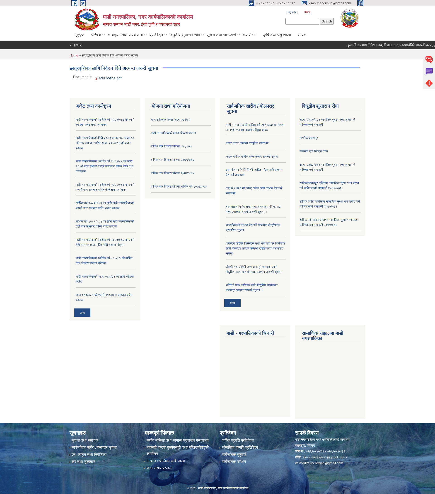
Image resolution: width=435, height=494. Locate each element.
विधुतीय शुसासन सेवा (185, 35)
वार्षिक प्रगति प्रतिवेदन (238, 440)
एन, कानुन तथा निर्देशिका (89, 454)
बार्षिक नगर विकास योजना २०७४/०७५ (172, 173)
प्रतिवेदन (156, 35)
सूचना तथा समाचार (85, 440)
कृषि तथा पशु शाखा (277, 35)
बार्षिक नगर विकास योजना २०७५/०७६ (172, 159)
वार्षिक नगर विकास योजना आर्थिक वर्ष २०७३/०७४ (179, 186)
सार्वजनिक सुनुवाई (234, 454)
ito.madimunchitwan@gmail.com (319, 463)
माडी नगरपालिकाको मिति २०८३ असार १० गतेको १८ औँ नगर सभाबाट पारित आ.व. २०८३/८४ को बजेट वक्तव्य (105, 143)
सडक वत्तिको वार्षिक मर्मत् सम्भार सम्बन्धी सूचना (252, 156)
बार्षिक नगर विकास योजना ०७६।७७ (171, 146)
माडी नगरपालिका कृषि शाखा (166, 461)
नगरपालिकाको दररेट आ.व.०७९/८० (171, 119)
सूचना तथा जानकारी (221, 35)
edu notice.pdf (110, 78)
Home (74, 55)
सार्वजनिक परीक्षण (234, 462)
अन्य (82, 313)
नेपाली (307, 12)
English (291, 12)
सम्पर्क (302, 35)
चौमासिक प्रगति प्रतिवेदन (240, 447)
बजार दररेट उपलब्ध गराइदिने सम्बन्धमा (247, 143)
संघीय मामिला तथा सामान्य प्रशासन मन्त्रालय (177, 440)
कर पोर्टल (249, 35)
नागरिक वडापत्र (309, 138)
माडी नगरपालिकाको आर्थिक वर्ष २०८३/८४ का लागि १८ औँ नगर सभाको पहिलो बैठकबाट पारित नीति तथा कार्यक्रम (104, 166)
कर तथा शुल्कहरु (83, 462)
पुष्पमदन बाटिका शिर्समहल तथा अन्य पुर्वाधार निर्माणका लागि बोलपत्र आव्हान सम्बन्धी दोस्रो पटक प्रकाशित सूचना (255, 248)
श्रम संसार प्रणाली (159, 468)
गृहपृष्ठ (80, 35)
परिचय (96, 35)
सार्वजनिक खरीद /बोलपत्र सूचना (94, 447)
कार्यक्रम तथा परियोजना (125, 35)
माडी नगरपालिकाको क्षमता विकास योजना (173, 133)
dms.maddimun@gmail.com (324, 457)
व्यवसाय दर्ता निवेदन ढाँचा (314, 151)
